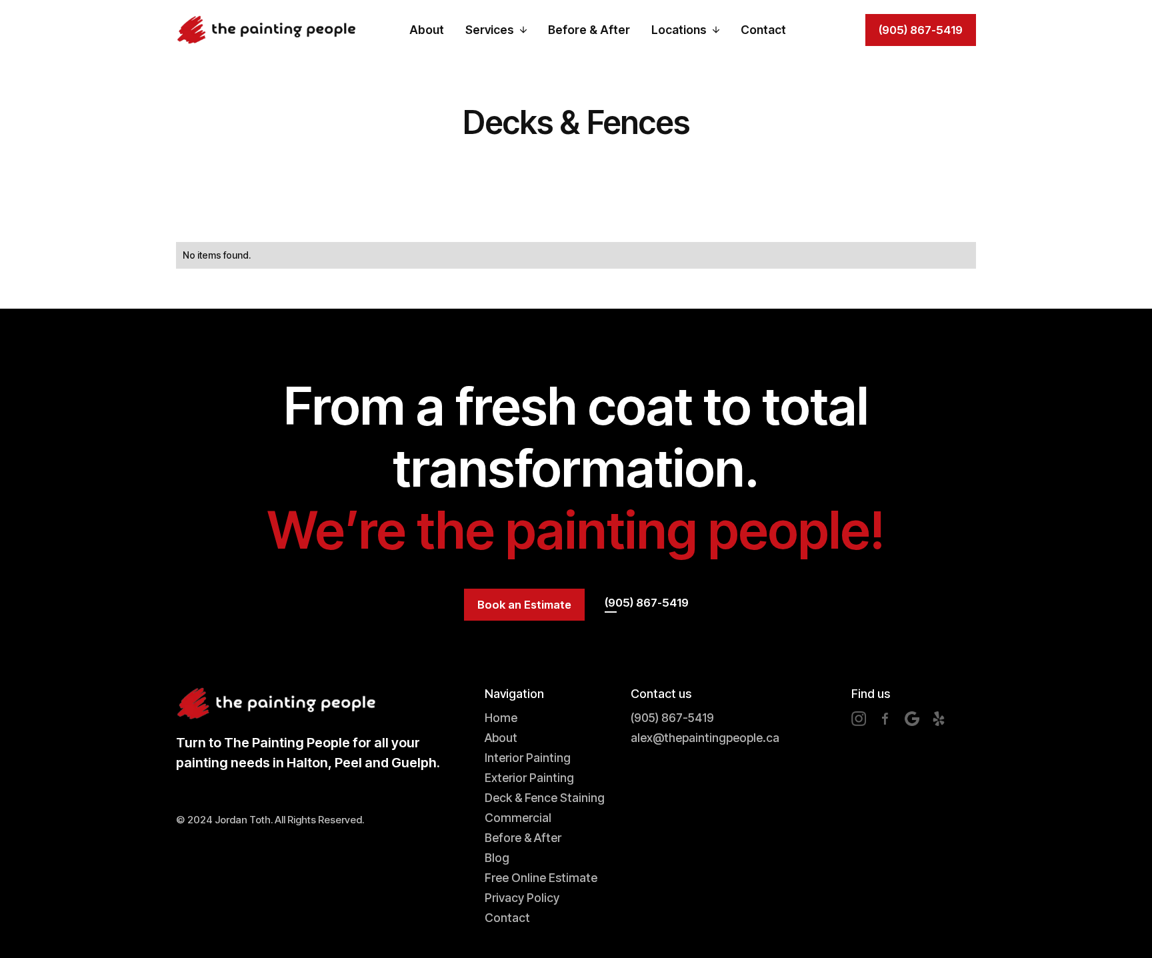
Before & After (589, 30)
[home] (266, 29)
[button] (496, 30)
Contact (763, 30)
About (426, 30)
